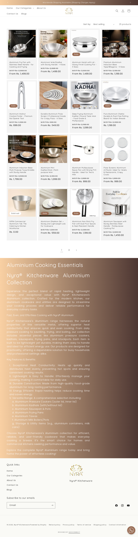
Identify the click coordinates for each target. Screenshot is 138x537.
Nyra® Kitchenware (22, 525)
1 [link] (61, 250)
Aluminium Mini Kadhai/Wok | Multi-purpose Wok (50, 170)
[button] (24, 8)
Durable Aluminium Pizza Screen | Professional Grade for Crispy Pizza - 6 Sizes (53, 116)
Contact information (117, 525)
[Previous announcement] (8, 2)
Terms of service (84, 525)
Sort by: (87, 24)
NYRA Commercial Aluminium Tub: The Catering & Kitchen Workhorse (18, 224)
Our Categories (14, 475)
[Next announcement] (130, 2)
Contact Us (12, 485)
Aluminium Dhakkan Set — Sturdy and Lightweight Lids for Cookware (53, 223)
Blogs (9, 489)
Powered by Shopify (38, 525)
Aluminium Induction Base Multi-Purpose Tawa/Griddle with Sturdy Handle (21, 170)
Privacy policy (68, 525)
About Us (11, 480)
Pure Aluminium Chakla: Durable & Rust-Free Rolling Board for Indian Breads (116, 116)
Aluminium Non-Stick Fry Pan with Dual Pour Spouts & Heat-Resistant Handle (84, 223)
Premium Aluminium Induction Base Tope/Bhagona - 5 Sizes (114, 64)
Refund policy (54, 525)
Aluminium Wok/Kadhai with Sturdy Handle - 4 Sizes (53, 63)
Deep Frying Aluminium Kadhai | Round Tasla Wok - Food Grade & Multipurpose (84, 117)
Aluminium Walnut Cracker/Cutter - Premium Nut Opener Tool (20, 116)
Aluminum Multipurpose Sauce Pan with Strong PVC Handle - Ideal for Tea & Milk (84, 171)
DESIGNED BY (69, 532)
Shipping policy (100, 525)
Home (10, 471)
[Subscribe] (52, 505)
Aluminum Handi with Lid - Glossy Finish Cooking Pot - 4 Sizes (84, 64)
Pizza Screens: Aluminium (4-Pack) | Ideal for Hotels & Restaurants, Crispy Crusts (115, 171)
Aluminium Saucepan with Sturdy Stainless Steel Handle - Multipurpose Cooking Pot (115, 224)
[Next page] (76, 250)
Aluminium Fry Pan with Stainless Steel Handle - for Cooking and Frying (21, 64)
